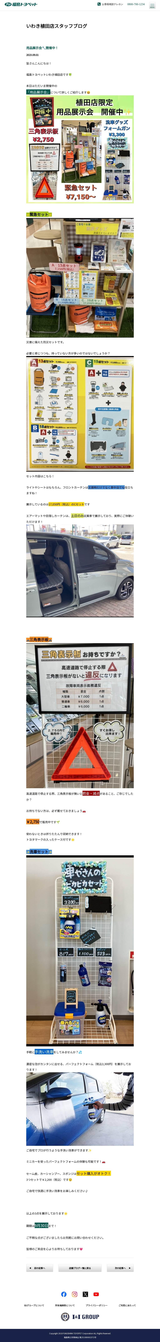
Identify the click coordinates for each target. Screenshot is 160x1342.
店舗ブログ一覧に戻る (80, 1268)
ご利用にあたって (127, 1305)
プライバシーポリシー (97, 1305)
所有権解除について (65, 1305)
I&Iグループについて (34, 1305)
